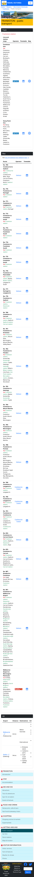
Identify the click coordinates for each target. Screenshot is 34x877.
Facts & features (7, 852)
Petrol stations (7, 837)
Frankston (6, 9)
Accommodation (7, 782)
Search (28, 872)
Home (3, 7)
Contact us (17, 870)
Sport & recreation (8, 797)
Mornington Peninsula (20, 7)
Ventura (18, 175)
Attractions (5, 790)
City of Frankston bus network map (16, 158)
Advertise (17, 866)
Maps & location (7, 840)
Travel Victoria (14, 3)
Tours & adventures (8, 793)
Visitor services (7, 848)
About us (17, 868)
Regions (9, 7)
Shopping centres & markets (11, 819)
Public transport (7, 830)
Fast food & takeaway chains (11, 811)
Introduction (6, 774)
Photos (4, 858)
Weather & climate (8, 855)
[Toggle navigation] (30, 3)
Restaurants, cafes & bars (10, 808)
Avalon (5, 754)
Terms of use (17, 872)
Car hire (4, 834)
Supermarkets (6, 823)
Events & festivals (7, 800)
